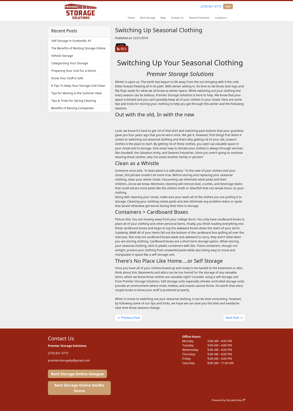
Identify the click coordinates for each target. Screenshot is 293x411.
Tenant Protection (199, 17)
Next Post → (234, 318)
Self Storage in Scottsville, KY (71, 41)
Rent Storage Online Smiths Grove (79, 388)
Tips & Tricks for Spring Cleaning (73, 101)
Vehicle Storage (62, 56)
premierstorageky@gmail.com (69, 360)
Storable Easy (234, 400)
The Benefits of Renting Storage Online (78, 48)
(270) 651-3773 (211, 6)
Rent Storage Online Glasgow (77, 373)
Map (163, 17)
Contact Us (177, 17)
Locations (220, 17)
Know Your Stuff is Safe (67, 78)
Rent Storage (147, 17)
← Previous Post (129, 318)
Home (131, 17)
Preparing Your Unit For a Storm (73, 71)
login (228, 6)
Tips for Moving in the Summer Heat (76, 93)
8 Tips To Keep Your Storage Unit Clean (78, 86)
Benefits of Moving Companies (72, 108)
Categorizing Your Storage (69, 63)
